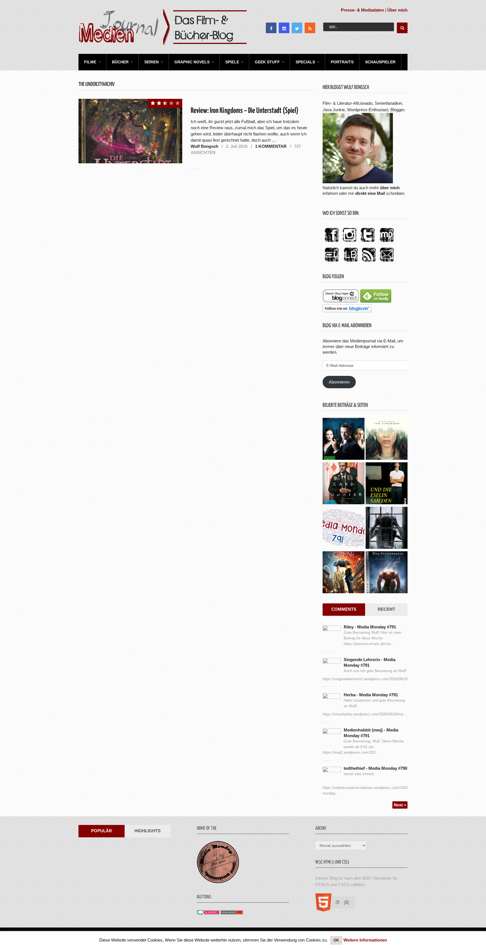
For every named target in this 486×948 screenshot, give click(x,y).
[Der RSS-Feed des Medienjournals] (369, 262)
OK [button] (336, 940)
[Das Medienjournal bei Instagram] (350, 242)
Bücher (120, 62)
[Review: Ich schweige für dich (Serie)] (387, 439)
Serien (151, 62)
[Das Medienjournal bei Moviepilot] (387, 242)
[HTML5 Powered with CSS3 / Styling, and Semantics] (338, 909)
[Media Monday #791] (343, 528)
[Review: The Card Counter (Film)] (343, 484)
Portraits (342, 62)
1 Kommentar (271, 146)
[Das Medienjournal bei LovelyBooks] (351, 262)
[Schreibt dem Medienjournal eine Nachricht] (387, 262)
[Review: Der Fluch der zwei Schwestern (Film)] (387, 528)
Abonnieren (339, 382)
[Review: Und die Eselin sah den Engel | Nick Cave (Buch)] (387, 484)
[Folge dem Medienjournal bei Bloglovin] (347, 311)
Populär (101, 830)
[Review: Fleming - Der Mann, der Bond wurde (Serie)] (343, 439)
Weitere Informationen (365, 940)
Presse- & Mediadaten (362, 10)
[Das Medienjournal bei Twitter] (368, 242)
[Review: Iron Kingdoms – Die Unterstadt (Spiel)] (130, 131)
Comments (343, 609)
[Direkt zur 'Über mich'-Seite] (358, 181)
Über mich (397, 10)
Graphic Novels (192, 62)
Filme (90, 62)
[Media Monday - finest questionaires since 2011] (218, 881)
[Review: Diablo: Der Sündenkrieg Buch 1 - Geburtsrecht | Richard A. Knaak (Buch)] (387, 573)
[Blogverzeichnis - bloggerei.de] (208, 913)
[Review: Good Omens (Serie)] (343, 573)
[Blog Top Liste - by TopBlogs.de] (231, 913)
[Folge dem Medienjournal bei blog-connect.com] (341, 301)
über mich (390, 187)
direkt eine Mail (370, 193)
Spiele (232, 62)
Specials (305, 62)
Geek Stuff (267, 62)
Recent (386, 609)
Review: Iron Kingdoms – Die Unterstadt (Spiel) (244, 111)
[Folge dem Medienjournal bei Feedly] (375, 301)
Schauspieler (380, 62)
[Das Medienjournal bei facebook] (332, 242)
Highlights (147, 830)
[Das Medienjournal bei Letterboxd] (332, 262)
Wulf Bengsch (204, 146)
